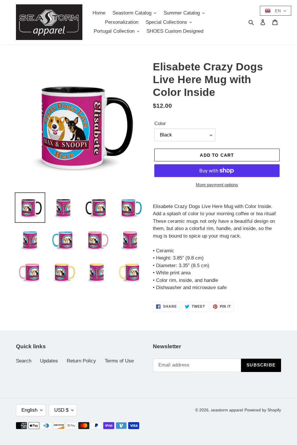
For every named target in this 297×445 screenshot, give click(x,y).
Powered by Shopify (263, 410)
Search (23, 361)
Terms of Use (119, 361)
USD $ (61, 410)
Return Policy (81, 361)
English (29, 410)
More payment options (217, 184)
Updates (49, 361)
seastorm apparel (227, 410)
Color (160, 123)
